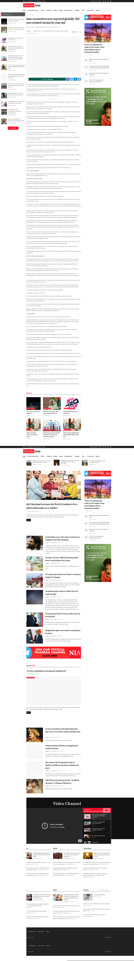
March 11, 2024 (35, 918)
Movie (106, 890)
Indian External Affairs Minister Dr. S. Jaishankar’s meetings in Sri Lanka (16, 76)
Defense (46, 429)
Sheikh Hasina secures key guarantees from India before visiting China (16, 48)
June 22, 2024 (47, 438)
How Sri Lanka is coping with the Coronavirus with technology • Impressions (104, 811)
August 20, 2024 (38, 858)
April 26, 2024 (36, 464)
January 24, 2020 (37, 31)
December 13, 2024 (33, 511)
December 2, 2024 (55, 785)
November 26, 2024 (93, 869)
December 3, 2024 (55, 770)
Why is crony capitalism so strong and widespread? (44, 671)
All (99, 890)
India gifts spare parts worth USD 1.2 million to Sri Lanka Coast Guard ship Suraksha (15, 57)
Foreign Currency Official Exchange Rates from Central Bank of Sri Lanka (99, 67)
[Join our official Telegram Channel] (97, 17)
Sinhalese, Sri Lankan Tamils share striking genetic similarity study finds (69, 462)
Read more (27, 520)
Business (49, 10)
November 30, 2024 (103, 864)
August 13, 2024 (34, 864)
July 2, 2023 (92, 910)
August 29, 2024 (70, 875)
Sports (61, 10)
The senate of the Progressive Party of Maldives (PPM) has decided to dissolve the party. (62, 765)
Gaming (102, 890)
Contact (43, 1)
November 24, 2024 (71, 864)
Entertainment (68, 10)
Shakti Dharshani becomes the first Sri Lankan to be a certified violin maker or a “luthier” (71, 897)
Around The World (30, 14)
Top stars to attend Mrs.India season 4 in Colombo (96, 903)
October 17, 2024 (60, 907)
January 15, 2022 (93, 465)
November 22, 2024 (89, 877)
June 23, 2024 (27, 438)
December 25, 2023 (42, 875)
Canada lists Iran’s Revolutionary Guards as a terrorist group (15, 111)
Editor (29, 31)
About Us (25, 1)
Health (62, 31)
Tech (83, 10)
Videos (97, 10)
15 (63, 563)
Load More (13, 128)
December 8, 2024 (55, 737)
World (42, 10)
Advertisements (31, 1)
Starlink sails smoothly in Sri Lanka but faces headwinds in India (41, 854)
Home (24, 10)
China (52, 31)
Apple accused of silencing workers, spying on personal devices (102, 854)
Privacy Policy (38, 1)
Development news (29, 677)
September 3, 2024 (66, 913)
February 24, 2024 (42, 869)
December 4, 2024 (99, 858)
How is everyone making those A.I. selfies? (94, 914)
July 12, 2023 (87, 905)
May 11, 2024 (32, 912)
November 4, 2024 (65, 869)
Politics (55, 10)
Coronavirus (90, 10)
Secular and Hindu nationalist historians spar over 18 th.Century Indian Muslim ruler (62, 732)
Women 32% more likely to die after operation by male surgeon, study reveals (98, 462)
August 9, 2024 (71, 918)
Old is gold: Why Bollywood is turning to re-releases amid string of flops (41, 896)
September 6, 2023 (65, 465)
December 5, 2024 (55, 751)
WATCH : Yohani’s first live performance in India (96, 81)
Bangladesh (47, 408)
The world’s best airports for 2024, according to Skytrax (41, 461)
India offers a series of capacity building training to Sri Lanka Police (16, 85)
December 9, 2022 (88, 916)
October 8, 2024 (28, 907)
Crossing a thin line (99, 895)
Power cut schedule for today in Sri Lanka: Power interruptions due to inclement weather (94, 48)
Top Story (66, 31)
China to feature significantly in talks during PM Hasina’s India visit (16, 66)
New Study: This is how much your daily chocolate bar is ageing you (72, 854)
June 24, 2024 (27, 415)
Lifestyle (77, 10)
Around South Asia (33, 10)
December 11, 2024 (69, 858)
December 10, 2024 (33, 673)
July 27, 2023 (98, 896)
